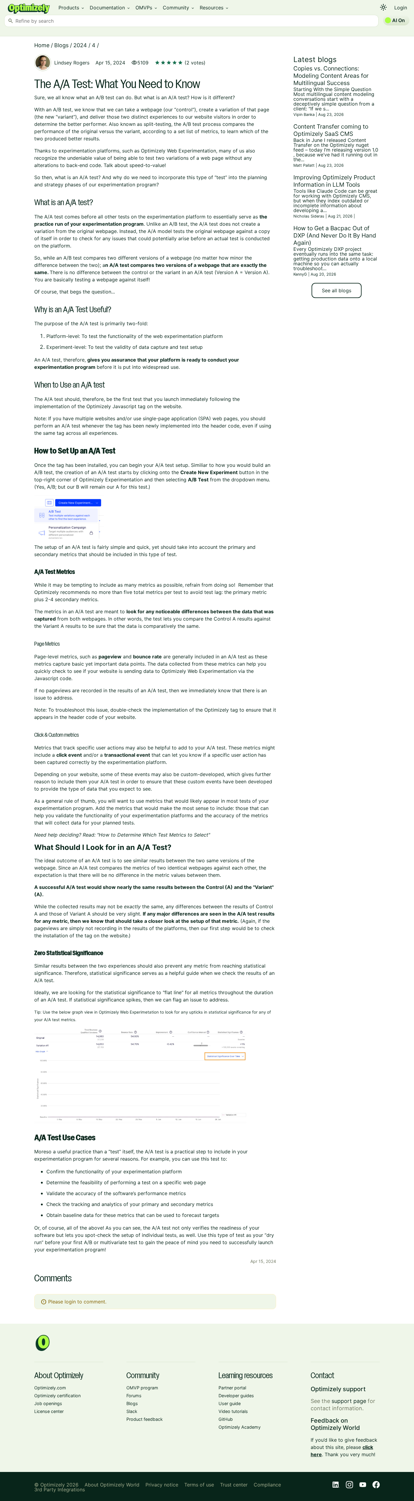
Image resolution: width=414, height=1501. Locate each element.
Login (400, 8)
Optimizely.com (50, 1387)
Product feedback (144, 1419)
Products (71, 8)
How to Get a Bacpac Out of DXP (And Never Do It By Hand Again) (334, 235)
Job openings (48, 1403)
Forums (134, 1395)
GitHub (226, 1419)
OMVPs (146, 8)
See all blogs (336, 290)
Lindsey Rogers (71, 63)
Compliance (267, 1485)
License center (49, 1411)
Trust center (234, 1485)
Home (41, 45)
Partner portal (232, 1387)
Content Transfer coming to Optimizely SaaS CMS (330, 130)
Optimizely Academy (240, 1427)
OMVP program (142, 1387)
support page (349, 1401)
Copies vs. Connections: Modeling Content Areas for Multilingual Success (331, 76)
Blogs (61, 45)
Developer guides (236, 1395)
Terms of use (199, 1485)
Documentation (110, 8)
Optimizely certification (57, 1395)
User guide (230, 1403)
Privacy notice (161, 1485)
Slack (131, 1411)
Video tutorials (233, 1411)
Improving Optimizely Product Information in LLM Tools (334, 181)
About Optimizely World (112, 1485)
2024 (80, 45)
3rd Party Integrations (59, 1489)
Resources (214, 8)
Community (179, 8)
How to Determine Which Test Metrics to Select (153, 835)
